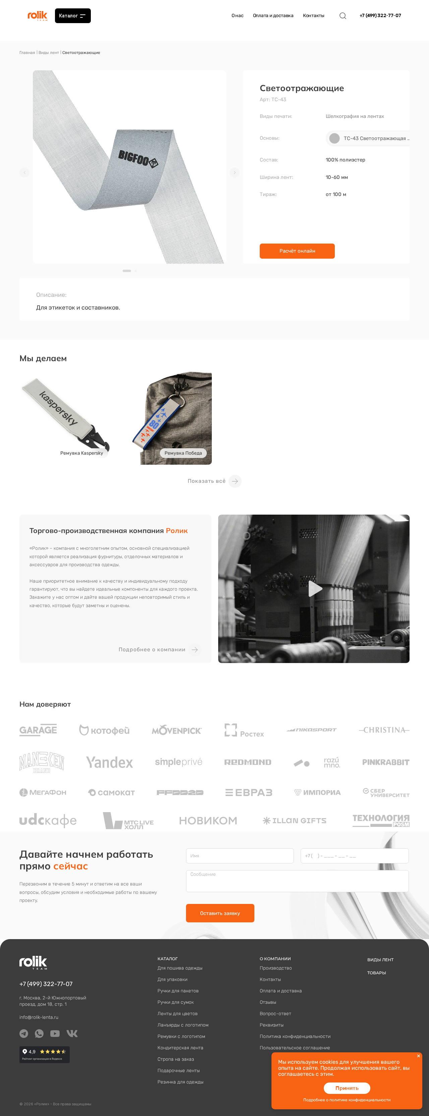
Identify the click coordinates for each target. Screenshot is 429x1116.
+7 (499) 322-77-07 (380, 15)
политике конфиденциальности (359, 1100)
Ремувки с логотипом (181, 1036)
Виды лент (49, 52)
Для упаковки (172, 979)
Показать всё (207, 481)
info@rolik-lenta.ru (38, 1017)
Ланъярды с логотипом (183, 1025)
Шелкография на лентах (355, 116)
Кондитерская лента (180, 1048)
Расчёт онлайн (297, 251)
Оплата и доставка (273, 15)
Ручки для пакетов (178, 991)
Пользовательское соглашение (295, 1048)
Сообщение (203, 874)
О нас (238, 15)
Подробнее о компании (152, 649)
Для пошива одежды (180, 968)
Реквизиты (272, 1025)
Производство (276, 968)
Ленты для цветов (178, 1013)
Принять (347, 1088)
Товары (376, 972)
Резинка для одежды (180, 1082)
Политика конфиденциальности (295, 1036)
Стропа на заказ (176, 1059)
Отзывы (268, 1002)
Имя (194, 856)
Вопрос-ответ (275, 1013)
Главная (27, 52)
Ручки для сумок (176, 1002)
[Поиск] (343, 16)
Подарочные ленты (179, 1070)
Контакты (313, 15)
